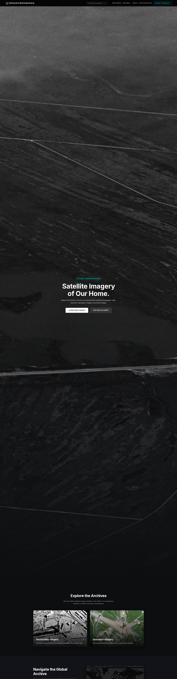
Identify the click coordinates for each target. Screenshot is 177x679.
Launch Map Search (77, 310)
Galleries (126, 3)
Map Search (116, 3)
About (135, 3)
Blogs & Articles (145, 3)
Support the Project (162, 3)
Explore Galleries (101, 310)
